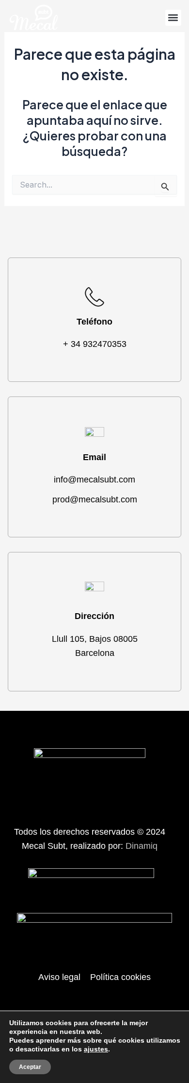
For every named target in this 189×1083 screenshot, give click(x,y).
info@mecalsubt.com (94, 479)
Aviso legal (59, 977)
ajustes (96, 1049)
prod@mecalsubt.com (94, 499)
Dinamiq (142, 846)
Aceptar (30, 1067)
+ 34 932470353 (94, 344)
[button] (173, 18)
